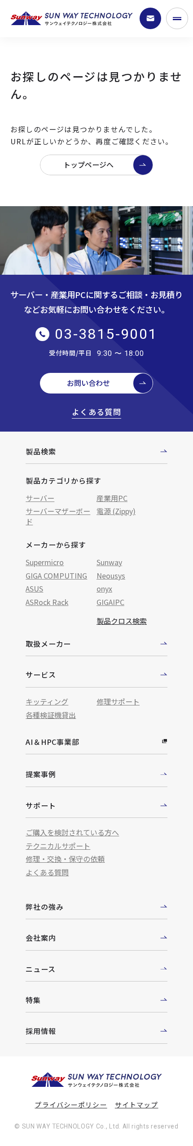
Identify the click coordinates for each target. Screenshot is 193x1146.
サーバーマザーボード (58, 516)
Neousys (110, 575)
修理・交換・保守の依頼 (65, 858)
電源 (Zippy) (116, 511)
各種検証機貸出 (51, 714)
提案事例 (41, 774)
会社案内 (41, 937)
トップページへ (88, 164)
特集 (33, 1000)
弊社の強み (44, 906)
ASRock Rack (47, 602)
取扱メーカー (48, 643)
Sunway (109, 562)
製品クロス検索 (121, 620)
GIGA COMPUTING (56, 575)
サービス (41, 674)
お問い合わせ (88, 382)
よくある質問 (96, 412)
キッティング (47, 701)
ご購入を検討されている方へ (72, 832)
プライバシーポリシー (71, 1104)
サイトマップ (136, 1104)
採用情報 (41, 1030)
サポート (41, 805)
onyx (104, 588)
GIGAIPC (110, 602)
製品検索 (41, 451)
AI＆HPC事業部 (52, 741)
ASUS (34, 588)
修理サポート (118, 701)
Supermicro (45, 562)
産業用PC (111, 498)
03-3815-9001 (106, 333)
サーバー (40, 498)
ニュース (40, 969)
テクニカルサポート (58, 845)
